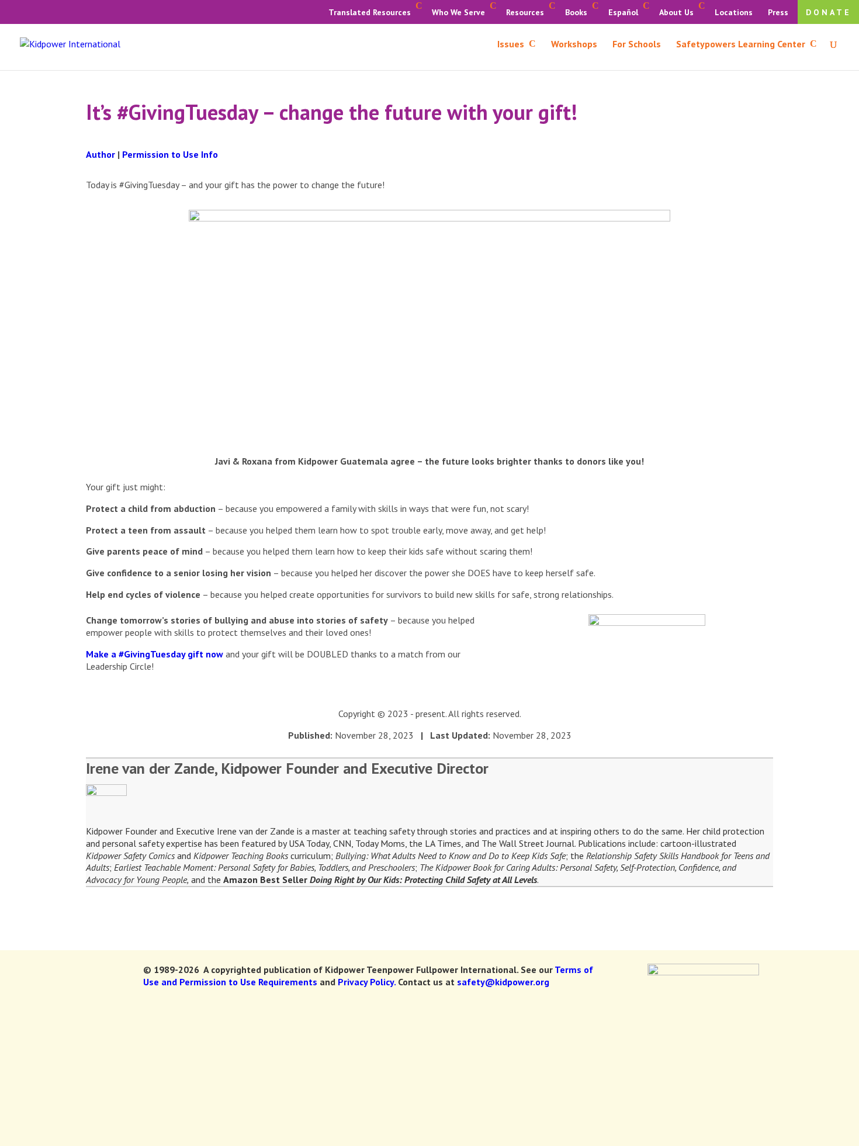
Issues (510, 45)
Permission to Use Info (170, 154)
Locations (734, 12)
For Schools (636, 45)
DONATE (828, 12)
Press (778, 12)
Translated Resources (369, 12)
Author (100, 154)
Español (623, 12)
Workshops (574, 45)
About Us (676, 12)
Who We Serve (458, 12)
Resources (525, 12)
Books (576, 12)
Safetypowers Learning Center (740, 45)
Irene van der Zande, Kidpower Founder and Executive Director (287, 768)
